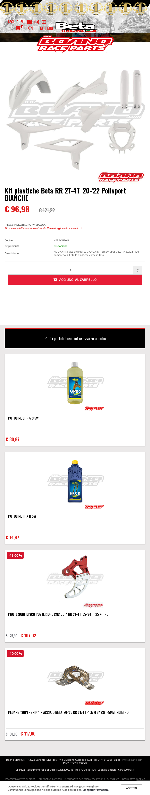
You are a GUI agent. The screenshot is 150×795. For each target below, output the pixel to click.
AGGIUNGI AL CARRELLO (77, 279)
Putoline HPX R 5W (22, 516)
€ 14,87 (12, 537)
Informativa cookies (133, 779)
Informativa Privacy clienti (20, 779)
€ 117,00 (28, 733)
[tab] (75, 338)
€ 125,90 (11, 635)
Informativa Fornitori (50, 779)
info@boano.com (132, 759)
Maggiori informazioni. (96, 789)
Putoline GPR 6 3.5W (23, 418)
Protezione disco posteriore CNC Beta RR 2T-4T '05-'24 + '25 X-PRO (58, 614)
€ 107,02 (28, 635)
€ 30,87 (13, 439)
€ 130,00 (11, 733)
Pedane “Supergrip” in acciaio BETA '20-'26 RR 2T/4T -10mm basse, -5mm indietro (68, 712)
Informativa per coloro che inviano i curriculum (91, 779)
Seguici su (16, 21)
